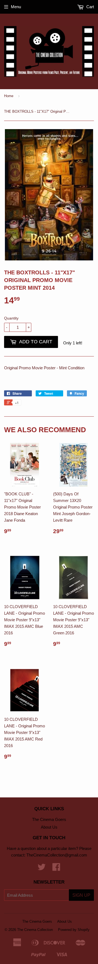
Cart (89, 6)
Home (8, 96)
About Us (49, 827)
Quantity (11, 318)
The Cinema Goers (49, 819)
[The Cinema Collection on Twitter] (42, 868)
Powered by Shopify (74, 930)
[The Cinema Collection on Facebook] (56, 868)
